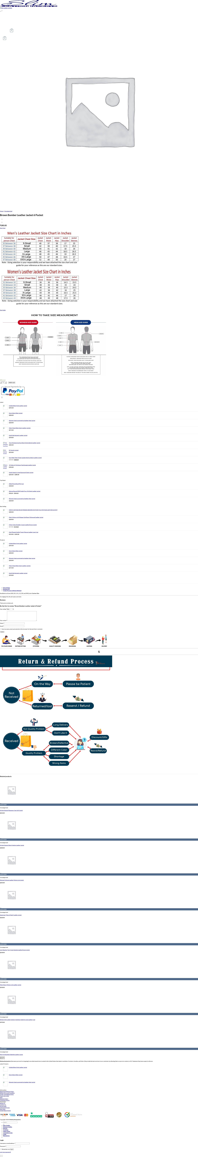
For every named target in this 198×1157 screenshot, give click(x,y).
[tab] (100, 587)
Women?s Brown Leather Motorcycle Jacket (12, 880)
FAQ (1, 1097)
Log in (11, 1149)
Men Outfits (6, 1125)
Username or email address (7, 1143)
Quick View (3, 804)
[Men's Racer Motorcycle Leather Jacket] (11, 976)
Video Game (6, 1131)
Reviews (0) (6, 589)
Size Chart (2, 1109)
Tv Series (5, 1130)
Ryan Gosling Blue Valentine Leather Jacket (11, 1054)
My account (3, 1106)
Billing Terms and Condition (7, 1093)
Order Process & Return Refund (12, 590)
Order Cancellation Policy (7, 1094)
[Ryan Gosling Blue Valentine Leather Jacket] (11, 1045)
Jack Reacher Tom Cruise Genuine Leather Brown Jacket (15, 950)
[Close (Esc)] (0, 1155)
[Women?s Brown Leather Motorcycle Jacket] (11, 871)
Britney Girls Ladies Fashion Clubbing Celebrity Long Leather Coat (17, 1019)
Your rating (3, 609)
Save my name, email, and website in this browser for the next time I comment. (22, 629)
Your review (3, 620)
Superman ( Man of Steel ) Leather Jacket (11, 915)
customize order (8, 1132)
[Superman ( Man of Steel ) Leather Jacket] (11, 906)
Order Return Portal (5, 1110)
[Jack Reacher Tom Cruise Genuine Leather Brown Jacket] (11, 941)
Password (3, 1146)
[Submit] (3, 1124)
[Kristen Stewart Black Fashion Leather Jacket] (11, 836)
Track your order (4, 1096)
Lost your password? (5, 1152)
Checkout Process (5, 1107)
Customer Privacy (5, 1100)
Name (2, 623)
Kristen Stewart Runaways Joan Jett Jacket (11, 810)
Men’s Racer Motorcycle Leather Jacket (10, 985)
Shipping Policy (4, 1099)
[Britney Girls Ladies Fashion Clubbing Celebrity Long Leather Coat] (11, 1010)
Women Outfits (7, 1127)
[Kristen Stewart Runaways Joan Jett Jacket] (11, 801)
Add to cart (12, 382)
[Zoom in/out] (2, 1155)
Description (6, 587)
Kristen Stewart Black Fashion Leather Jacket (12, 845)
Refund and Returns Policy (7, 1091)
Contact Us (3, 1104)
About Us (2, 1103)
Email (2, 626)
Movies (5, 1128)
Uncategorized (8, 211)
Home (1, 211)
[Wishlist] (0, 11)
